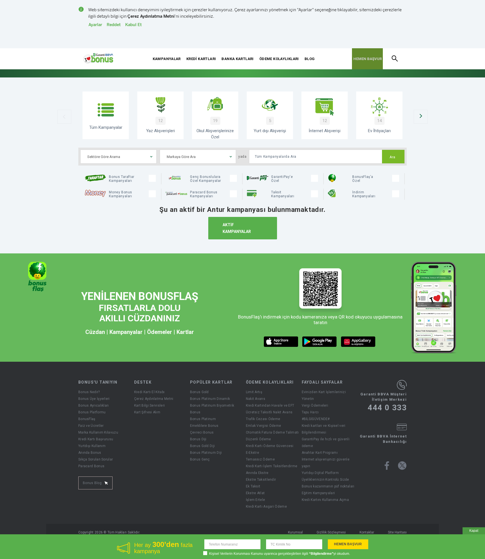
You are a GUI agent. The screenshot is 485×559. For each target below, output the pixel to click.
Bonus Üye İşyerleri (94, 399)
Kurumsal (295, 532)
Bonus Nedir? (89, 392)
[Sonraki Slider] (421, 117)
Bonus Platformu (92, 412)
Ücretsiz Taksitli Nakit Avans (269, 412)
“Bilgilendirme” (321, 554)
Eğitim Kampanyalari (318, 493)
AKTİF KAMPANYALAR (237, 228)
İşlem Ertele (255, 500)
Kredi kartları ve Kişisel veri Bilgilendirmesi (324, 429)
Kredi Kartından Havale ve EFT (270, 405)
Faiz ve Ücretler (91, 426)
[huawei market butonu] (358, 341)
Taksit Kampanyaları (282, 194)
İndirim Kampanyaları (363, 194)
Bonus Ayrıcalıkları (93, 405)
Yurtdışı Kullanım (92, 446)
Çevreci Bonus (202, 432)
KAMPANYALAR (167, 59)
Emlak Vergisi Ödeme (263, 426)
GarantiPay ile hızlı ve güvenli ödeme (325, 442)
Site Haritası (397, 532)
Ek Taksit (253, 486)
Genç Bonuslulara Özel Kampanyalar (205, 179)
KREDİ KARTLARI (201, 59)
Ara (392, 157)
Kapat (473, 531)
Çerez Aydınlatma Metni (153, 399)
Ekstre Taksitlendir (261, 480)
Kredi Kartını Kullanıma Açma (325, 500)
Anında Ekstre (257, 473)
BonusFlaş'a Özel (362, 179)
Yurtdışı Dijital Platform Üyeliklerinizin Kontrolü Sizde (325, 476)
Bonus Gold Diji (202, 446)
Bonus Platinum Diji (206, 453)
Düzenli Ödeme (258, 439)
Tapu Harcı (310, 412)
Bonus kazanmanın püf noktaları (328, 486)
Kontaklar (367, 532)
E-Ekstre (252, 453)
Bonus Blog (92, 483)
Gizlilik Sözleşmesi (331, 532)
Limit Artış (254, 392)
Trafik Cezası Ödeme (263, 419)
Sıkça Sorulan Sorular (95, 459)
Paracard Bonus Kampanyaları (203, 194)
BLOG (310, 59)
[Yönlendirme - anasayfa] (98, 58)
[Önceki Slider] (64, 117)
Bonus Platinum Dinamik (210, 399)
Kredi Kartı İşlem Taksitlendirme (272, 466)
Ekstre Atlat (255, 493)
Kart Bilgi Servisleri (149, 405)
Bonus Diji (198, 439)
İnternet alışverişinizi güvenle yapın (325, 462)
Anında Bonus (89, 453)
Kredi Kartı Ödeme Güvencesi (270, 446)
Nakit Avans (255, 399)
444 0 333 (387, 408)
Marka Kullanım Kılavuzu (98, 432)
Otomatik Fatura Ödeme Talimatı (272, 432)
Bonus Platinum (203, 419)
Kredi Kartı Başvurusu (95, 439)
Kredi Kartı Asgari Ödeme (266, 506)
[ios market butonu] (281, 341)
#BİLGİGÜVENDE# (316, 419)
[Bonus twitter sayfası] (402, 465)
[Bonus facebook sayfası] (387, 465)
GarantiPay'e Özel (282, 179)
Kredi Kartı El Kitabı (149, 392)
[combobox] (118, 157)
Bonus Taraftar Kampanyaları (121, 179)
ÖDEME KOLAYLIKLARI (279, 59)
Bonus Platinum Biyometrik (212, 405)
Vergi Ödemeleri (315, 405)
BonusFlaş (86, 419)
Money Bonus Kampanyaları (120, 194)
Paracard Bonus (91, 466)
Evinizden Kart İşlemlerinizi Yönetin (324, 395)
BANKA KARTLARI (237, 59)
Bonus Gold (199, 392)
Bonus (195, 412)
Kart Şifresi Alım (147, 412)
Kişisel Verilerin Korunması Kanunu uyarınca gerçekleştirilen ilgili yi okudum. (279, 554)
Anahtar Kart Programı (320, 453)
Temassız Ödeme (260, 459)
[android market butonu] (319, 341)
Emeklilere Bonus (204, 426)
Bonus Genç (200, 459)
